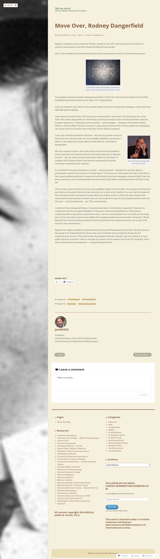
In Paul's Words (115, 438)
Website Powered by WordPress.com (103, 553)
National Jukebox (65, 480)
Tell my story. (63, 8)
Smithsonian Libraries (67, 493)
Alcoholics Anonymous (67, 435)
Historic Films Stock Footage (69, 469)
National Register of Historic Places (72, 485)
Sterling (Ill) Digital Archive (69, 498)
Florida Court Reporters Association (72, 456)
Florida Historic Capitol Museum (71, 459)
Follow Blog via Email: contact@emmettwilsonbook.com (127, 486)
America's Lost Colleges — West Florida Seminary (78, 438)
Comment (143, 395)
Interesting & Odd (116, 440)
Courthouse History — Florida (69, 446)
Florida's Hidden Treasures (68, 467)
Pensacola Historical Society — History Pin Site (77, 488)
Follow (112, 507)
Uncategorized (114, 451)
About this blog (63, 422)
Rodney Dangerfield (87, 304)
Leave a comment (94, 35)
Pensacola (71, 304)
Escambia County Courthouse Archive (73, 451)
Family (60, 355)
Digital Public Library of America (71, 448)
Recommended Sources (118, 443)
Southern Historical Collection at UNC (73, 496)
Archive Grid (62, 440)
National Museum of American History (74, 483)
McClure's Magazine (65, 475)
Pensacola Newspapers (67, 490)
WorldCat (61, 504)
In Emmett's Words (116, 435)
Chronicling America (66, 443)
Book (110, 424)
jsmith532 (63, 35)
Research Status (115, 445)
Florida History (88, 299)
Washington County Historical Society (73, 501)
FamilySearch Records (66, 454)
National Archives (65, 477)
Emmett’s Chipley (141, 355)
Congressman (74, 299)
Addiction (112, 422)
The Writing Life (115, 448)
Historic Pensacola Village (68, 472)
